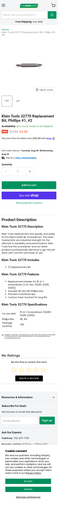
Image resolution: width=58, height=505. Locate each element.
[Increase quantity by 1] (30, 171)
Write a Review (29, 378)
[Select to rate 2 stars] (21, 369)
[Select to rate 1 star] (14, 369)
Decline (28, 489)
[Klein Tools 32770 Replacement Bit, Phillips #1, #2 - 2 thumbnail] (18, 101)
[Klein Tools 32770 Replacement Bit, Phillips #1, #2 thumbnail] (7, 101)
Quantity (7, 164)
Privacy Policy (33, 473)
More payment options (29, 203)
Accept (28, 481)
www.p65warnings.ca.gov (12, 338)
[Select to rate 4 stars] (36, 369)
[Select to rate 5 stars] (43, 369)
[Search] (52, 15)
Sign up (47, 420)
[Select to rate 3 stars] (28, 369)
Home (5, 29)
